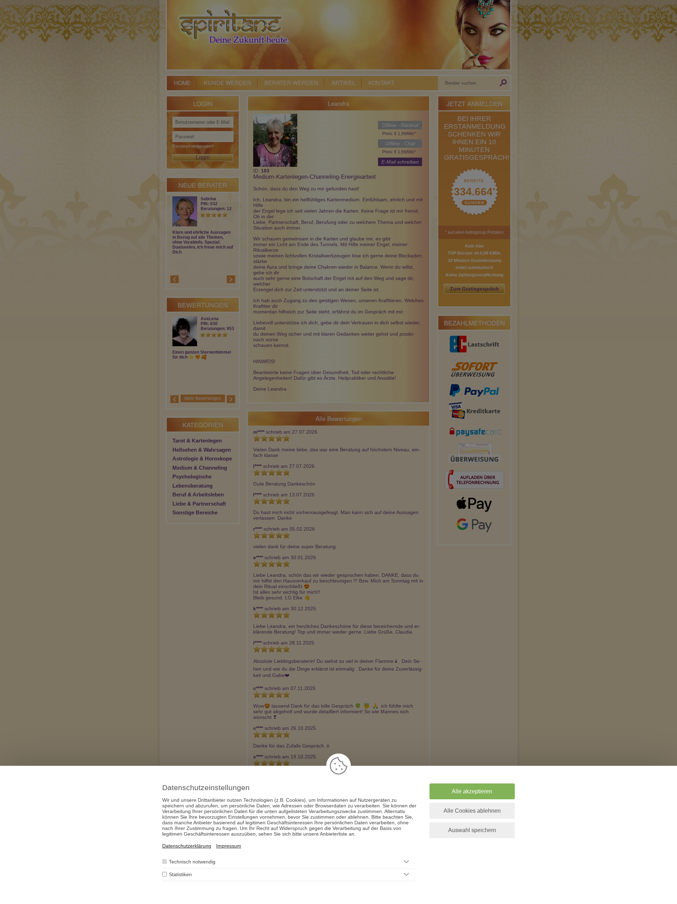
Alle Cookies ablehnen (472, 811)
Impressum (228, 846)
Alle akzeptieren (472, 791)
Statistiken (180, 874)
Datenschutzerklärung (186, 846)
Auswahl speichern (472, 830)
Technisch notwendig (192, 862)
